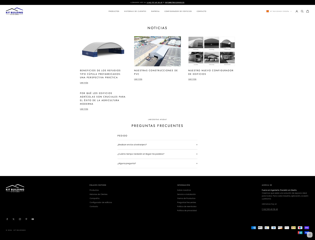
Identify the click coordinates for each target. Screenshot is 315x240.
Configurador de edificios (101, 202)
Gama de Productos (186, 198)
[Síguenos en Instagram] (20, 219)
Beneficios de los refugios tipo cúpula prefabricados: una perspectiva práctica (100, 74)
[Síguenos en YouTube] (33, 219)
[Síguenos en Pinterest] (26, 219)
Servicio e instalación (186, 194)
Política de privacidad (187, 210)
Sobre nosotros (184, 190)
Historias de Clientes (135, 11)
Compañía (94, 198)
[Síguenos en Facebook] (7, 219)
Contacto (201, 11)
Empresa (155, 11)
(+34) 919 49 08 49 (270, 209)
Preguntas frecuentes (186, 202)
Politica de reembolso (187, 206)
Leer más (84, 82)
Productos (114, 11)
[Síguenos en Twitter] (13, 219)
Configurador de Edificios (178, 11)
